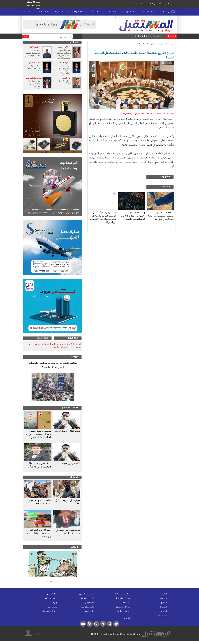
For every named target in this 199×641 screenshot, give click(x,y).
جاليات (54, 602)
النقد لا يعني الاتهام (71, 463)
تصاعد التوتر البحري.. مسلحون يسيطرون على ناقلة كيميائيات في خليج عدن (161, 216)
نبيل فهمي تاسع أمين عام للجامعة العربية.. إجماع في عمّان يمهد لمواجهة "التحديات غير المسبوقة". (103, 217)
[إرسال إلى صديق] (93, 75)
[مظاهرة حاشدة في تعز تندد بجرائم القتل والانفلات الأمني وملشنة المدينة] (52, 387)
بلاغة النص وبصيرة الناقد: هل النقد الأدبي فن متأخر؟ (38, 465)
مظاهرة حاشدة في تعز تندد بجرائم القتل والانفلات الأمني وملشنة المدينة (53, 365)
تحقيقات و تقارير (50, 598)
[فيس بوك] (93, 94)
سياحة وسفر (52, 594)
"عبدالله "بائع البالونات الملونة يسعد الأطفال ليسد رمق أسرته (39, 533)
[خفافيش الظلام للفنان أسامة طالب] (53, 576)
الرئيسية (166, 12)
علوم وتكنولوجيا (87, 607)
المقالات (74, 42)
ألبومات (74, 356)
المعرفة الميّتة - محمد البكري (67, 431)
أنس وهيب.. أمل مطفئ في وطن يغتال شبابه (68, 531)
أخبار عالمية (113, 12)
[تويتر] (93, 85)
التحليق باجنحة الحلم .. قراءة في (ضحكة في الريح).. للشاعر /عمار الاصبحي (38, 434)
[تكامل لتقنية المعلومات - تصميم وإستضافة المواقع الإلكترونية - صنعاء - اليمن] (34, 635)
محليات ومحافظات (150, 12)
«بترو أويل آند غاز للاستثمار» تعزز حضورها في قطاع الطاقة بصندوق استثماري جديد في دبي (120, 36)
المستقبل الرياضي (60, 12)
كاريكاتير (74, 547)
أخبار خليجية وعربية (130, 12)
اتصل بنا (27, 12)
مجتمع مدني (52, 607)
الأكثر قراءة (73, 338)
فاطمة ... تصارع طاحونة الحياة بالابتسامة (40, 502)
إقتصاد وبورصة (42, 12)
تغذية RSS (162, 616)
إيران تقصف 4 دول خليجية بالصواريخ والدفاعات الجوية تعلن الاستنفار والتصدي (132, 216)
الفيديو (164, 611)
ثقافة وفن (89, 602)
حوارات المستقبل (97, 12)
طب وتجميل (89, 611)
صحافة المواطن (79, 12)
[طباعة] (93, 66)
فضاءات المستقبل (69, 407)
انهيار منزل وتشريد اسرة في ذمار (67, 502)
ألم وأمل (74, 477)
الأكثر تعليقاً (42, 338)
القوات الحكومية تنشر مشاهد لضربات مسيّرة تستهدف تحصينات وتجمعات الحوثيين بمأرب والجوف (53, 346)
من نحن (163, 598)
